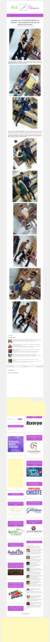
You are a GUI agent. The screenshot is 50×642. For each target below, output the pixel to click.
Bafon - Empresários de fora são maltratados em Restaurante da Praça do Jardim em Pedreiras (35, 582)
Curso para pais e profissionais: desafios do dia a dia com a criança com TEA (35, 589)
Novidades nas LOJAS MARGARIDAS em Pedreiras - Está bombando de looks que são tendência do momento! (25, 22)
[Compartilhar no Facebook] (11, 335)
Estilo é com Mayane (27, 613)
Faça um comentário (31, 26)
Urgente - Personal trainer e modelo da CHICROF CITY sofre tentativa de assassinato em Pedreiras (36, 576)
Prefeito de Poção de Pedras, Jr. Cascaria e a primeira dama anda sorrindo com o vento (26, 339)
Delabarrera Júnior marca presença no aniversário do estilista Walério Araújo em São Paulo (36, 603)
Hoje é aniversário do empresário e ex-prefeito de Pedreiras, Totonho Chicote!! (25, 354)
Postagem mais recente (10, 366)
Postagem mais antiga (39, 366)
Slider (26, 26)
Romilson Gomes (26, 614)
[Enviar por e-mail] (9, 335)
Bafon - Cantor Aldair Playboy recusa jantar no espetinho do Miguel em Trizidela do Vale (36, 557)
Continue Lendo (32, 341)
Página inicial (25, 366)
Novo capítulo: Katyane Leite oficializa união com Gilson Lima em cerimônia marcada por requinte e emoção (36, 550)
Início (9, 15)
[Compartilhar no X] (10, 335)
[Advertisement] (18, 399)
